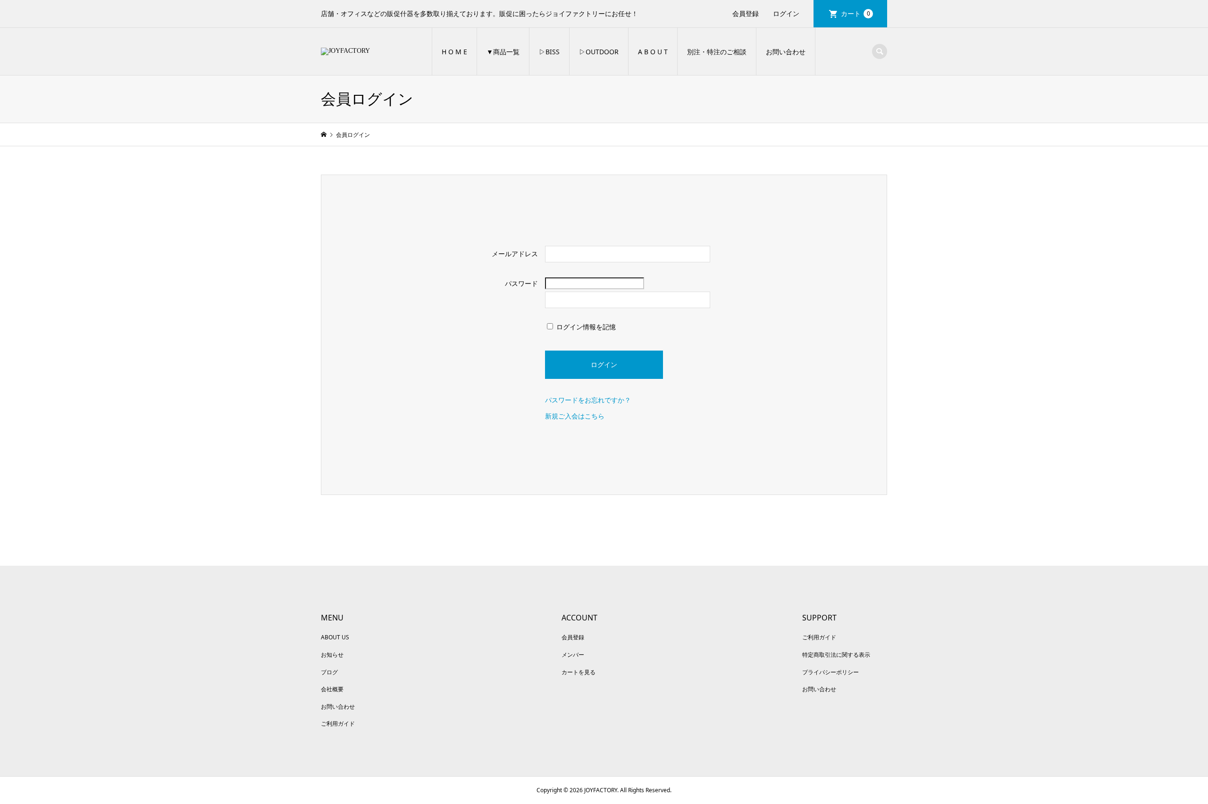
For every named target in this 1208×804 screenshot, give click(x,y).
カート (855, 13)
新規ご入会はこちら (574, 415)
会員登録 (745, 13)
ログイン (786, 13)
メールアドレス (515, 253)
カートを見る (579, 672)
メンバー (573, 655)
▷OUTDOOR (599, 51)
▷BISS (549, 51)
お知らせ (332, 655)
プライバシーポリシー (830, 672)
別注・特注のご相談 (717, 51)
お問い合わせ (785, 51)
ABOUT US (335, 637)
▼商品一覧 (503, 51)
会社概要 (332, 689)
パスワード (521, 283)
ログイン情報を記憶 (585, 326)
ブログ (329, 672)
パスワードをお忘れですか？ (588, 399)
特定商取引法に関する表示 (836, 655)
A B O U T (653, 51)
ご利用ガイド (338, 724)
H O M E (454, 51)
